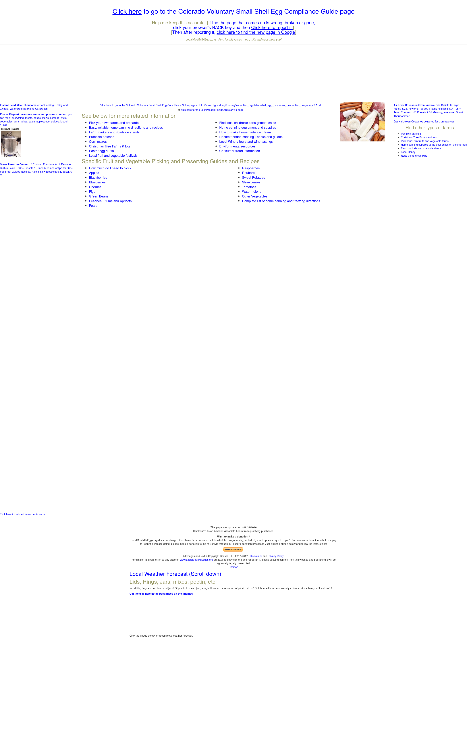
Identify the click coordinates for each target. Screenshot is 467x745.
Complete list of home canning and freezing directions (281, 200)
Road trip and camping (414, 155)
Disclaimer (256, 556)
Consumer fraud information (239, 150)
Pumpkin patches (101, 136)
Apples (94, 172)
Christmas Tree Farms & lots (109, 146)
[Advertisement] (233, 73)
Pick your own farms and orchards (114, 122)
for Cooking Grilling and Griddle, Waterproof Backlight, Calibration (34, 106)
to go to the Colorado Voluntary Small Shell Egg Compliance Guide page (234, 11)
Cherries (95, 186)
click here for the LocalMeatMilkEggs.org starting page (212, 110)
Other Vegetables (254, 196)
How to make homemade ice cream (245, 132)
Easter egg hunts (101, 150)
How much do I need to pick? (110, 168)
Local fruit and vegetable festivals (113, 155)
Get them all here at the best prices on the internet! (161, 593)
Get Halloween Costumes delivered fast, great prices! (424, 121)
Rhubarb (248, 172)
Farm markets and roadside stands (114, 132)
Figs (92, 191)
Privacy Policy (275, 556)
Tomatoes (249, 186)
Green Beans (98, 196)
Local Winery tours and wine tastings (246, 141)
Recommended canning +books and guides (251, 136)
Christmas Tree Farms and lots (419, 137)
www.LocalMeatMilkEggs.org (196, 559)
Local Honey (408, 152)
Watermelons (251, 191)
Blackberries (98, 177)
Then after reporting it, (233, 32)
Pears (93, 205)
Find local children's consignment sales (247, 122)
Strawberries (251, 182)
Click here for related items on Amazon (22, 514)
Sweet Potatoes (253, 177)
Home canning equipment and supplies (247, 127)
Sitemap (233, 567)
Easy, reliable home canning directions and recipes (126, 127)
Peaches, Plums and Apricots (110, 200)
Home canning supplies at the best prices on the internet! (434, 144)
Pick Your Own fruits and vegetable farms (425, 141)
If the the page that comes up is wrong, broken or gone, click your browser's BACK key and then (244, 24)
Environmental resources (237, 146)
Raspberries (251, 168)
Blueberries (97, 182)
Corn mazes (98, 141)
